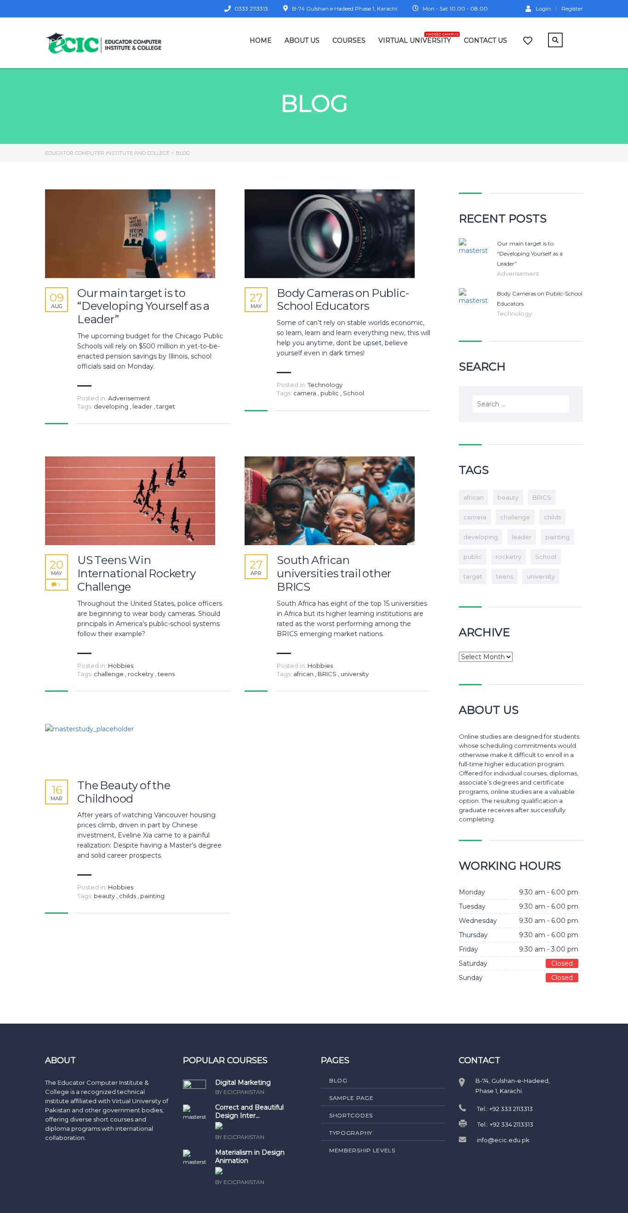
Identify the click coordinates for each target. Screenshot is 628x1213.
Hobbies (120, 665)
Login (543, 8)
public (330, 393)
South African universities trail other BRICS (334, 573)
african (304, 674)
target (165, 406)
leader (143, 406)
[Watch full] (130, 233)
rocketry (141, 674)
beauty (105, 896)
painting (152, 896)
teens (166, 674)
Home (261, 40)
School (353, 393)
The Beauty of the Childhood (124, 792)
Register (572, 8)
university (355, 674)
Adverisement (129, 398)
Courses (348, 40)
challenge (109, 674)
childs (128, 896)
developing (112, 406)
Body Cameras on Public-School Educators (343, 300)
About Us (302, 40)
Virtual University (414, 39)
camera (305, 393)
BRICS (328, 674)
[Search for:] (521, 404)
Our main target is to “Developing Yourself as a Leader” (143, 306)
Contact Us (485, 40)
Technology (325, 384)
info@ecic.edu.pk (503, 1140)
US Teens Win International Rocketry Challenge (136, 573)
